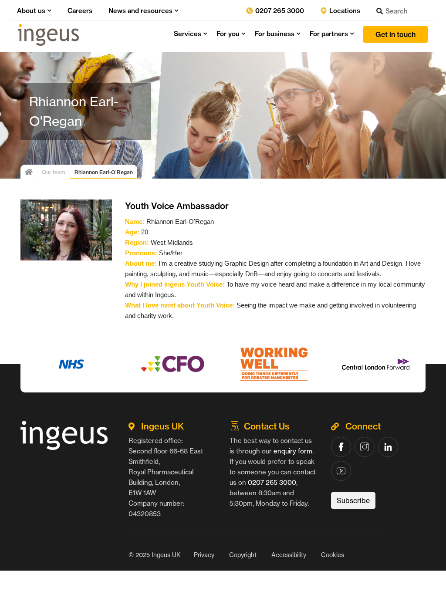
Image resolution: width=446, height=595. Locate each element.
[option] (71, 364)
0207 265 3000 (278, 11)
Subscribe (353, 500)
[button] (48, 10)
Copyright (243, 555)
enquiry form (293, 451)
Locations (344, 11)
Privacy (204, 555)
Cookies (332, 555)
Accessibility (288, 555)
